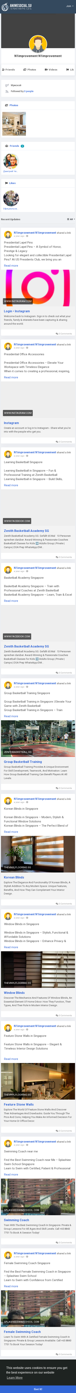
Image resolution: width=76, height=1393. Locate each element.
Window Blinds (14, 993)
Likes (12, 183)
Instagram (11, 423)
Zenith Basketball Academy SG (26, 531)
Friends (14, 145)
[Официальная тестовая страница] (11, 198)
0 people (29, 91)
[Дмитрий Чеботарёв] (11, 161)
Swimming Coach (16, 1220)
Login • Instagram (17, 311)
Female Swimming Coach (22, 1332)
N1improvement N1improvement (38, 56)
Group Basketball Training (23, 762)
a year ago (19, 236)
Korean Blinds (14, 877)
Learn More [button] (15, 1377)
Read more (11, 265)
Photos (31, 69)
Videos (53, 69)
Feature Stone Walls (19, 1104)
